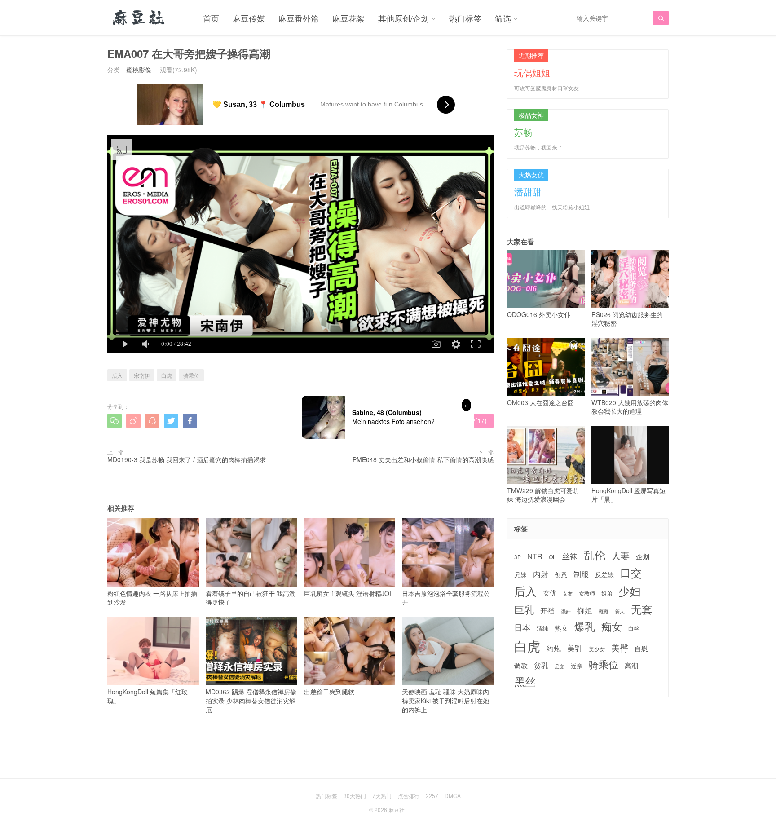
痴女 (611, 626)
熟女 (561, 627)
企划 (642, 556)
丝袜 (570, 556)
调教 (521, 665)
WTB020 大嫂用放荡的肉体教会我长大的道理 (629, 406)
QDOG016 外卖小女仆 (538, 314)
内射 (540, 574)
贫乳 (541, 665)
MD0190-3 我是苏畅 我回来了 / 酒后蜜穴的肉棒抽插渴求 (186, 459)
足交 (559, 666)
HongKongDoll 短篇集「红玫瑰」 (147, 696)
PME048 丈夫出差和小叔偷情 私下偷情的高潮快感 (423, 459)
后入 (117, 375)
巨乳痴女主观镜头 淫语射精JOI (347, 593)
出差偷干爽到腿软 (329, 691)
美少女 (597, 649)
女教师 (587, 593)
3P (517, 556)
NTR (534, 556)
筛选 (503, 18)
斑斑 (603, 611)
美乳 (574, 648)
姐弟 (606, 593)
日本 (522, 627)
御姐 (584, 610)
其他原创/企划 (403, 18)
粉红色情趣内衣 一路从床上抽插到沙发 (152, 597)
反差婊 (604, 574)
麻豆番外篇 (298, 18)
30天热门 (355, 795)
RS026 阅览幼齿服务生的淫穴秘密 (627, 318)
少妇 (629, 591)
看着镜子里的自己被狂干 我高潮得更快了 (250, 597)
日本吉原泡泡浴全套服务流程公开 (446, 597)
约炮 (554, 648)
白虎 (166, 375)
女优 (549, 592)
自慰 (641, 648)
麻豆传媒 (249, 18)
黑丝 (525, 681)
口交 (631, 572)
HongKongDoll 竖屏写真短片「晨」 (628, 494)
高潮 (631, 665)
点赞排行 (408, 795)
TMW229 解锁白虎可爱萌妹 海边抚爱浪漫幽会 (543, 494)
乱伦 (594, 554)
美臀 (619, 647)
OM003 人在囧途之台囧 (540, 402)
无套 (642, 609)
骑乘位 (191, 375)
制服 (581, 574)
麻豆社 (396, 809)
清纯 (542, 628)
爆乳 (584, 626)
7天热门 (382, 795)
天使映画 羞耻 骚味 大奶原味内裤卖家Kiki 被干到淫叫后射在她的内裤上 (445, 700)
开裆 (547, 610)
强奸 (566, 611)
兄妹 (520, 574)
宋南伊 (142, 375)
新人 (620, 612)
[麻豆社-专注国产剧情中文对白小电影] (139, 18)
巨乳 (524, 609)
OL (552, 556)
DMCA (453, 795)
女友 (568, 593)
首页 (211, 18)
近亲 (576, 666)
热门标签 (465, 18)
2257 (432, 795)
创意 (561, 574)
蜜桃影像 (138, 69)
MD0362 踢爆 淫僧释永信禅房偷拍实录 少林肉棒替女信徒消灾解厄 (251, 700)
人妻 (621, 555)
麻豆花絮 (348, 18)
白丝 (633, 628)
